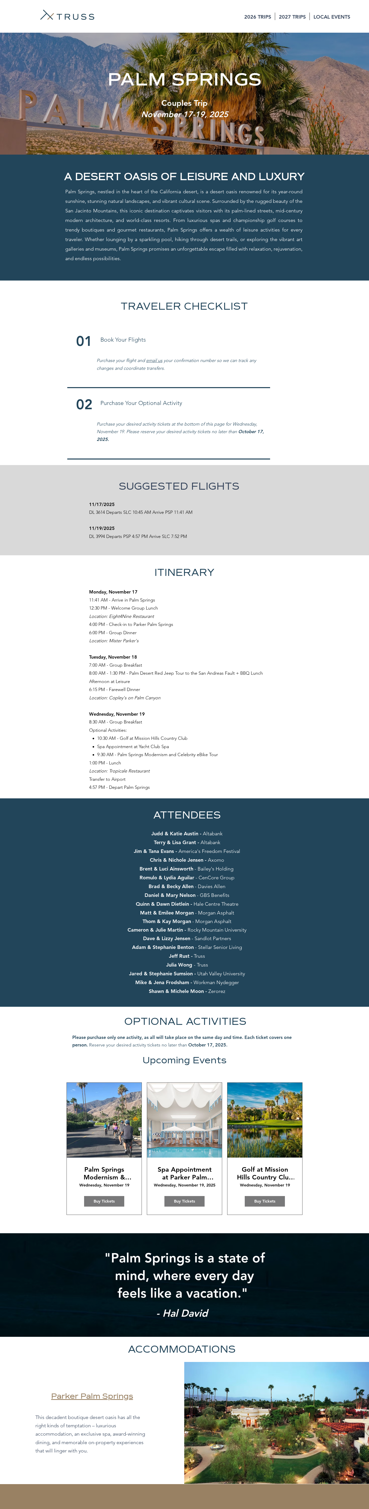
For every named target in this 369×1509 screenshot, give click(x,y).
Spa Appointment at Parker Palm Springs (185, 1173)
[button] (257, 16)
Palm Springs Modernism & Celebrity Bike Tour (104, 1173)
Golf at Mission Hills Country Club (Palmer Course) (265, 1173)
